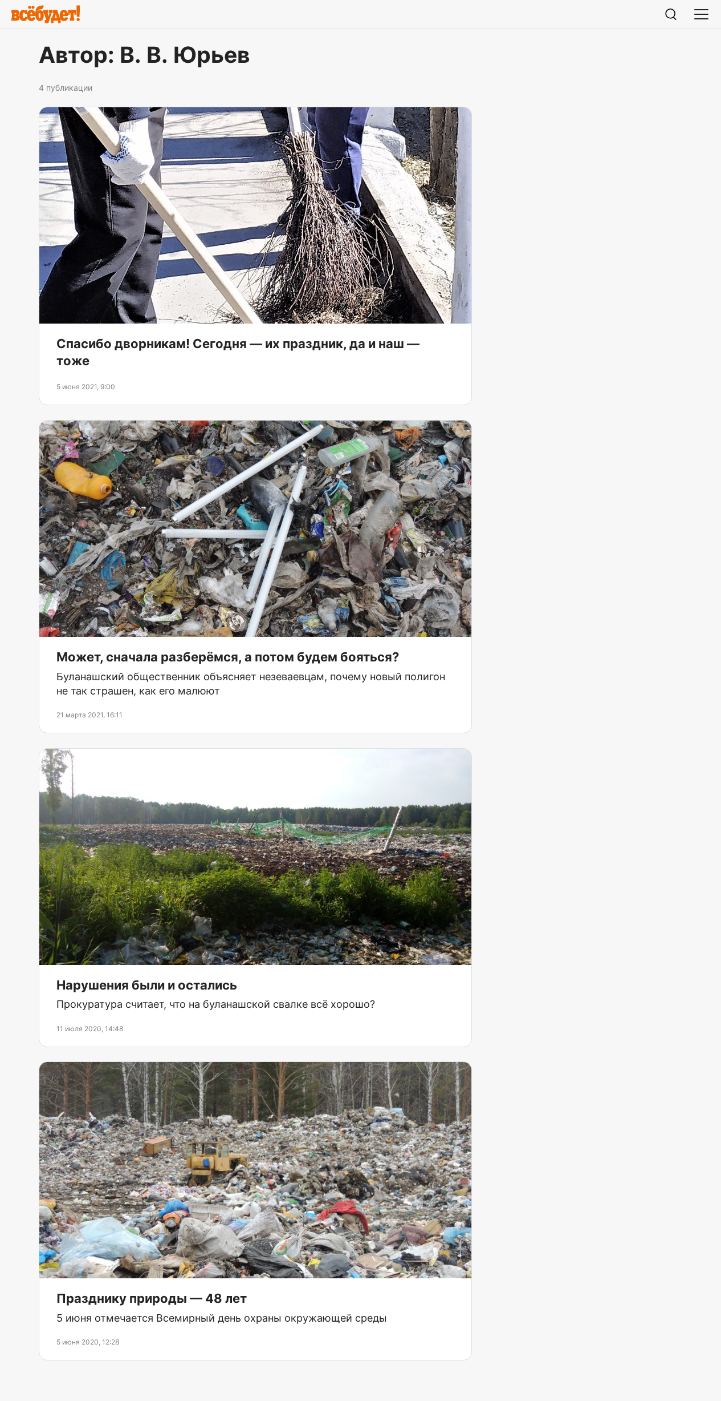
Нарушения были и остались (146, 985)
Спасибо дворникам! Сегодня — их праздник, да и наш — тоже (237, 352)
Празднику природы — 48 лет (151, 1298)
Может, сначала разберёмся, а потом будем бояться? (227, 656)
